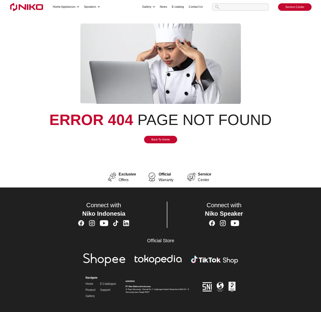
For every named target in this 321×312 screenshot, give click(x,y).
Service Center (294, 7)
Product (90, 290)
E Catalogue (108, 283)
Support (105, 290)
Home (89, 283)
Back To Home (160, 139)
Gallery (90, 296)
